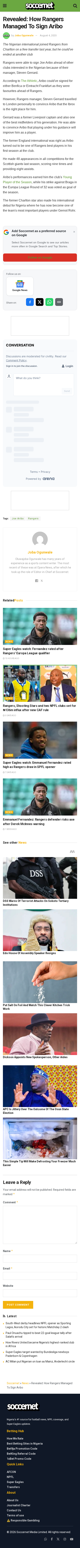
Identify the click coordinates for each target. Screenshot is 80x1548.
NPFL (10, 1477)
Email (8, 1268)
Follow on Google (40, 257)
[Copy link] (59, 302)
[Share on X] (39, 302)
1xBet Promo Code (19, 1458)
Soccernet (13, 1383)
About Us (12, 1500)
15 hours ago (12, 658)
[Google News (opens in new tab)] (20, 286)
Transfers (13, 1487)
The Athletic (29, 80)
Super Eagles (15, 1482)
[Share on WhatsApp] (49, 302)
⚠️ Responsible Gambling (23, 1520)
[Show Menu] (5, 6)
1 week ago (11, 829)
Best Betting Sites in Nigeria (25, 1443)
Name (8, 1251)
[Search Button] (75, 6)
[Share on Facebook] (30, 302)
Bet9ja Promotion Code (22, 1448)
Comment (10, 1202)
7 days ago (10, 772)
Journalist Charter (18, 1505)
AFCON (11, 1471)
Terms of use (15, 1515)
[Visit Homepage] (40, 6)
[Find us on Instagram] (64, 1539)
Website (8, 1285)
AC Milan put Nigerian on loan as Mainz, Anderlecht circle (40, 1361)
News (9, 641)
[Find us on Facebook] (52, 1539)
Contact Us (14, 1510)
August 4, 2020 (48, 35)
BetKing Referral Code (21, 1453)
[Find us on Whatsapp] (45, 1539)
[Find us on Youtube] (71, 1539)
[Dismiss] (74, 232)
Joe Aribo (18, 518)
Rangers (33, 518)
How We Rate (15, 1438)
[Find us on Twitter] (58, 1539)
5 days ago (10, 715)
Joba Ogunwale (24, 35)
